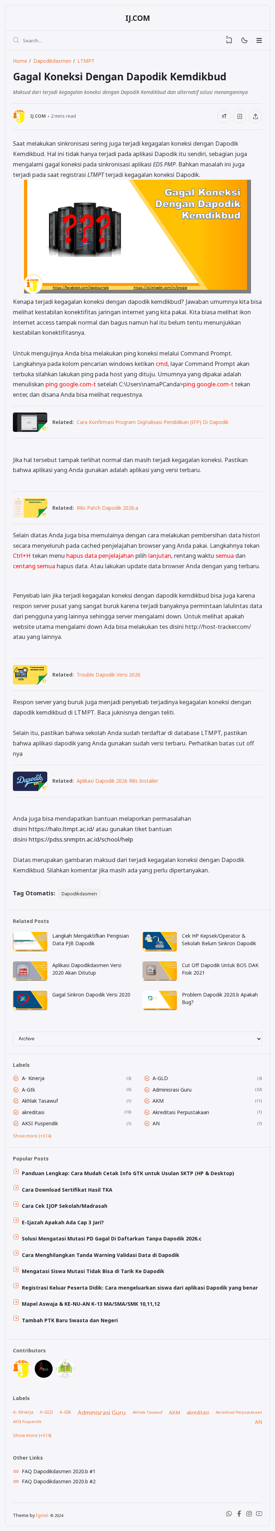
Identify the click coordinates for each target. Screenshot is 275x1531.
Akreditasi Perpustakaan (181, 1112)
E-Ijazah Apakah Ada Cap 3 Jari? (63, 1222)
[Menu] (259, 40)
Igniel (42, 1515)
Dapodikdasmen (79, 893)
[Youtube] (259, 1515)
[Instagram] (249, 1515)
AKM (158, 1100)
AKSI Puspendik (40, 1123)
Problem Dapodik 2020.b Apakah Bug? (220, 998)
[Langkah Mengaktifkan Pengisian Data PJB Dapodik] (30, 949)
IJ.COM (137, 18)
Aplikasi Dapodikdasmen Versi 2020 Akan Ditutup (86, 969)
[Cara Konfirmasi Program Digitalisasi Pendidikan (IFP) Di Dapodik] (30, 429)
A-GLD (160, 1078)
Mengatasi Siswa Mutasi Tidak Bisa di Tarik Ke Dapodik (93, 1271)
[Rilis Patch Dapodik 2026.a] (30, 515)
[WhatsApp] (229, 1515)
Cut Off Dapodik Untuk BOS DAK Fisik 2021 (220, 969)
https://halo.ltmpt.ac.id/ (61, 829)
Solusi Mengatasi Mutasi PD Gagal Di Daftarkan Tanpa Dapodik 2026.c (112, 1238)
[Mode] (244, 40)
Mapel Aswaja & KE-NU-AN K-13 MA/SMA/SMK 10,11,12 (91, 1303)
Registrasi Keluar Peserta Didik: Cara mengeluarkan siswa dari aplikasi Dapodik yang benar (140, 1287)
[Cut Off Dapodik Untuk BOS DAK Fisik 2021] (160, 978)
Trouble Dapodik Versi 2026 (108, 674)
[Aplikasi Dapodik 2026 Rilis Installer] (30, 789)
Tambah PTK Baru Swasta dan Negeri (70, 1320)
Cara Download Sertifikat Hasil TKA (67, 1189)
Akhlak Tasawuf (40, 1100)
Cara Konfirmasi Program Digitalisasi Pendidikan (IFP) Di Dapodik (152, 422)
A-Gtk (28, 1089)
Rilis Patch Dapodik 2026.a (107, 507)
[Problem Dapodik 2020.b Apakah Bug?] (160, 1008)
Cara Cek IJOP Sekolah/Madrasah (64, 1205)
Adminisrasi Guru (172, 1089)
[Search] (16, 40)
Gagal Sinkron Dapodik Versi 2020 (91, 994)
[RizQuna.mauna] (44, 1375)
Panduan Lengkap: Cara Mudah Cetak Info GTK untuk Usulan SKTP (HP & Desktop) (128, 1173)
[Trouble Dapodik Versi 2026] (30, 682)
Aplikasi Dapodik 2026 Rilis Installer (117, 780)
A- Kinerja (33, 1078)
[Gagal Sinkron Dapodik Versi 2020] (30, 1008)
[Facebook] (239, 1515)
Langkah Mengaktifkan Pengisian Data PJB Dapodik (90, 939)
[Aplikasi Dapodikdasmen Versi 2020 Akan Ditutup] (30, 978)
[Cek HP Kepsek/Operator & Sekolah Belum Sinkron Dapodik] (160, 949)
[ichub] (65, 1375)
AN (156, 1123)
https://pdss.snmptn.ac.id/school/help (81, 839)
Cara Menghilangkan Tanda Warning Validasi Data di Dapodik (100, 1255)
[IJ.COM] (22, 1375)
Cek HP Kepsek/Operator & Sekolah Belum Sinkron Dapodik (219, 939)
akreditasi (33, 1112)
